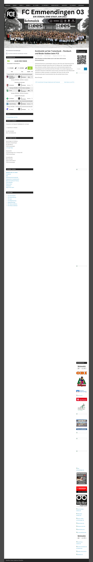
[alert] (19, 53)
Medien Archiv (54, 5)
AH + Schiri (35, 5)
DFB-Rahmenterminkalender (12, 177)
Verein (14, 5)
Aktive (21, 5)
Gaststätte (64, 5)
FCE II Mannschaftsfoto (12, 205)
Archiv (59, 55)
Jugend (28, 5)
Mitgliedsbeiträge (11, 202)
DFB (7, 175)
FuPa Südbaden (9, 182)
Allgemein (55, 55)
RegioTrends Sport (10, 187)
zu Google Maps (9, 147)
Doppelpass (8, 185)
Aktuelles (7, 5)
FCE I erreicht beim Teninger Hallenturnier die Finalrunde (48, 82)
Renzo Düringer (47, 55)
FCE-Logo (10, 199)
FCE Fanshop (73, 5)
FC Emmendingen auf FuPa (11, 117)
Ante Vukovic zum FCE (69, 82)
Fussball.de (8, 174)
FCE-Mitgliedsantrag (12, 200)
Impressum (81, 5)
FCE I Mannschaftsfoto (12, 204)
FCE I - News (63, 55)
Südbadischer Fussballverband (12, 179)
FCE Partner (45, 5)
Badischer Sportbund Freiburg (12, 180)
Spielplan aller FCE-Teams (12, 172)
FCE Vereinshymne (11, 195)
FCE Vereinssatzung (12, 197)
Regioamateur (9, 184)
